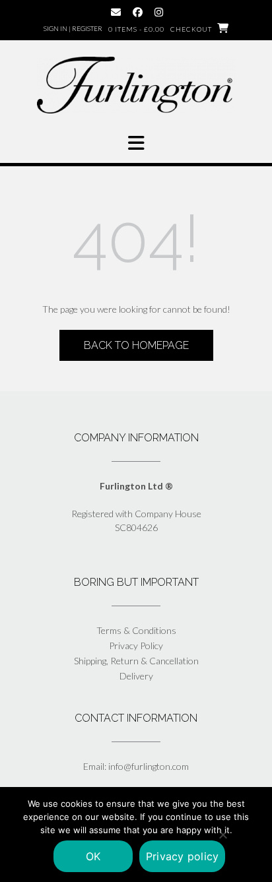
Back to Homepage (136, 345)
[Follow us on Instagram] (158, 12)
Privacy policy (182, 856)
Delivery (136, 675)
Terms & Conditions (136, 630)
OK (93, 856)
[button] (136, 143)
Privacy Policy (136, 645)
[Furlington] (136, 85)
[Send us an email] (116, 12)
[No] (222, 834)
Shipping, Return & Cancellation (136, 660)
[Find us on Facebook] (138, 12)
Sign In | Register (73, 28)
